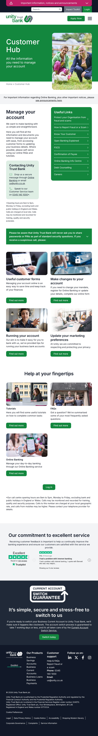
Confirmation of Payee (65, 154)
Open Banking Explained (66, 140)
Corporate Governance (15, 723)
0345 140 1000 (20, 194)
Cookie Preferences (14, 712)
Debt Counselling (62, 167)
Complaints (33, 723)
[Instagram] (89, 657)
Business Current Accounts (31, 670)
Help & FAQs (53, 661)
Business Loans (35, 677)
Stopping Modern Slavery (73, 718)
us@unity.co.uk (17, 183)
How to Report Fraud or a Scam (70, 127)
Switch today (49, 637)
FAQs (53, 408)
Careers (58, 174)
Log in (49, 487)
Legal (8, 718)
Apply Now (76, 18)
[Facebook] (83, 657)
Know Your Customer (65, 134)
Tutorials (11, 408)
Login (87, 9)
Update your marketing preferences (68, 338)
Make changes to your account (67, 281)
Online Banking (14, 459)
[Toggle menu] (90, 18)
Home (9, 84)
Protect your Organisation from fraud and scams (70, 119)
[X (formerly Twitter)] (76, 657)
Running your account (22, 336)
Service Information (49, 723)
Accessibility (54, 718)
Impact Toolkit (73, 9)
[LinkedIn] (69, 657)
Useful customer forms (23, 279)
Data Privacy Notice (22, 718)
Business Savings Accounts (31, 660)
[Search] (60, 9)
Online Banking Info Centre (68, 161)
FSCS (57, 147)
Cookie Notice (40, 718)
